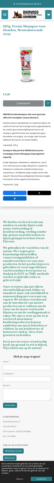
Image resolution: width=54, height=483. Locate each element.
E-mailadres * (9, 373)
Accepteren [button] (41, 479)
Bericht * (6, 385)
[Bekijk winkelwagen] (48, 14)
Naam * (6, 361)
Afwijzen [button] (19, 479)
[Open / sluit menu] (5, 14)
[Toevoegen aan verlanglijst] (48, 103)
